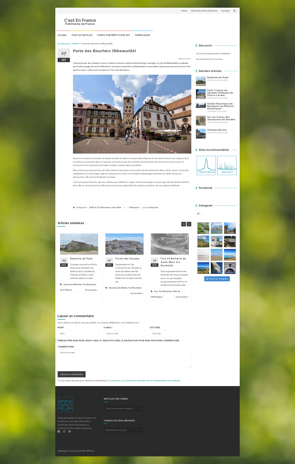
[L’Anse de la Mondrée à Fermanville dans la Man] (230, 255)
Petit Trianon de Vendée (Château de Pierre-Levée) (220, 92)
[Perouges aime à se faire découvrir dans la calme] (230, 268)
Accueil (62, 35)
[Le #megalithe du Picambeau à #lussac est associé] (203, 228)
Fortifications (103, 207)
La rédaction (152, 207)
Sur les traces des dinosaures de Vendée (221, 118)
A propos (225, 10)
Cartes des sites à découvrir (204, 10)
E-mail (108, 327)
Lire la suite (91, 290)
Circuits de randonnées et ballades (213, 53)
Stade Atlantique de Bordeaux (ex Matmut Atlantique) (220, 106)
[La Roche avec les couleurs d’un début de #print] (203, 241)
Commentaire (66, 346)
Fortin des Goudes (127, 258)
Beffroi (75, 43)
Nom (61, 327)
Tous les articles (81, 35)
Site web (155, 327)
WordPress (88, 450)
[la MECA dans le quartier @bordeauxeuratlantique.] (217, 268)
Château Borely (217, 130)
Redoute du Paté (81, 258)
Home (184, 10)
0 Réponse (134, 207)
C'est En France (80, 20)
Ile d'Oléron (66, 290)
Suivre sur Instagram (218, 278)
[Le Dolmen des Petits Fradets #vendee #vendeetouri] (230, 241)
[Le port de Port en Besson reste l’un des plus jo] (203, 268)
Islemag (61, 450)
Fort (156, 291)
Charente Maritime (72, 284)
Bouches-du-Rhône (118, 288)
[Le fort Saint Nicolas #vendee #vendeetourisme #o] (230, 228)
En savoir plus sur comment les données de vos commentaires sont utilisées (144, 380)
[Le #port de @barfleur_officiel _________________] (217, 228)
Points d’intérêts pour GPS (113, 35)
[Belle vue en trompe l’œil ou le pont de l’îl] (217, 255)
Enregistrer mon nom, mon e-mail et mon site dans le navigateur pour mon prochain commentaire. (119, 340)
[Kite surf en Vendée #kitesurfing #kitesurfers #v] (203, 255)
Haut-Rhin (116, 207)
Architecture (64, 43)
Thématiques (142, 35)
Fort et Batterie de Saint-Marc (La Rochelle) (173, 262)
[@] (205, 215)
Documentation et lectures (209, 59)
